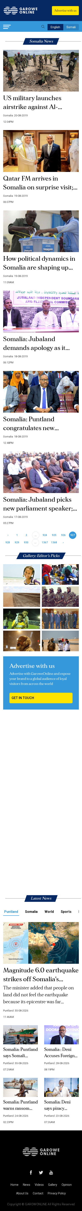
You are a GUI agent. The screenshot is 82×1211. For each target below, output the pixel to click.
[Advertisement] (41, 761)
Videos (39, 1184)
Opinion (67, 1184)
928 (7, 542)
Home (15, 1184)
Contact (38, 1193)
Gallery (52, 1184)
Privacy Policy (57, 1193)
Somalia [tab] (31, 912)
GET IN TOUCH (23, 698)
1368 (54, 542)
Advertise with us (65, 10)
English (55, 27)
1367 (45, 542)
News (26, 1184)
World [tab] (49, 912)
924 (45, 535)
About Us (22, 1193)
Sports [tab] (66, 912)
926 (63, 535)
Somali (71, 27)
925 (54, 535)
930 (26, 542)
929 (17, 542)
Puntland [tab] (11, 912)
